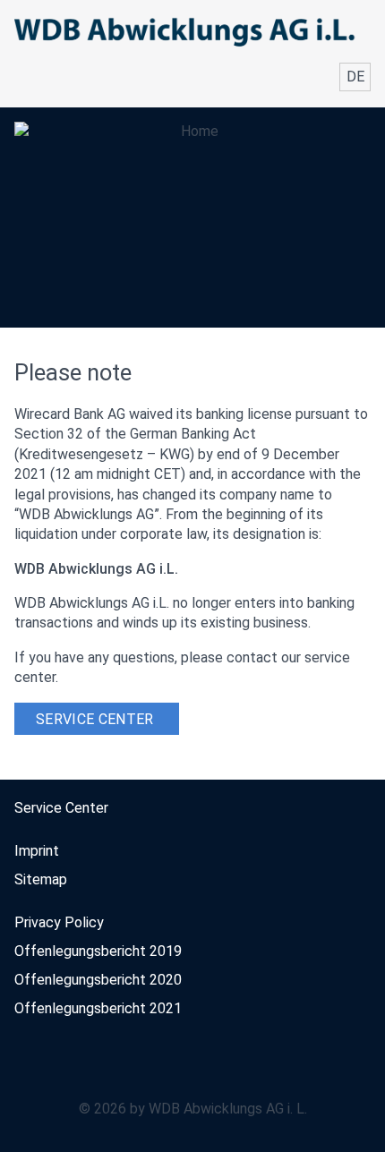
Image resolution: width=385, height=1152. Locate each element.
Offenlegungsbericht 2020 (98, 979)
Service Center (94, 719)
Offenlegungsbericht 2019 (98, 951)
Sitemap (40, 879)
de (355, 76)
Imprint (36, 850)
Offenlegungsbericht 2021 (98, 1008)
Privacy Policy (59, 922)
